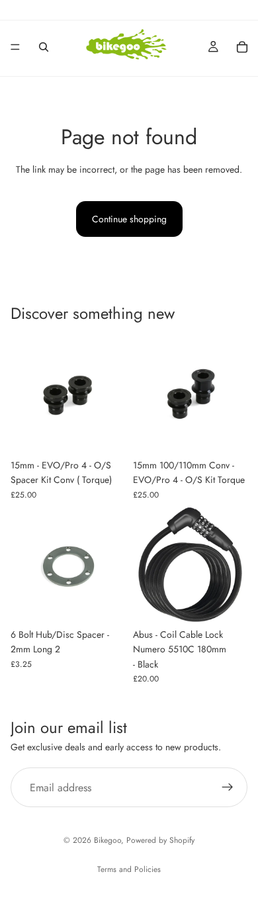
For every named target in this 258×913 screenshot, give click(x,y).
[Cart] (242, 47)
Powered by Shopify (160, 840)
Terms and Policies (129, 869)
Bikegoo (107, 840)
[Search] (43, 47)
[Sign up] (227, 787)
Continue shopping (129, 219)
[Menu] (15, 47)
